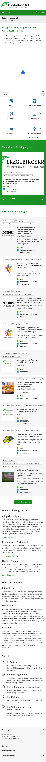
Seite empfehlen (8, 755)
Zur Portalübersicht (9, 556)
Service (5, 746)
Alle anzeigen (33, 122)
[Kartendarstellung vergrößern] (43, 88)
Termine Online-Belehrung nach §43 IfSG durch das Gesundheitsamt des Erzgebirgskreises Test (29, 386)
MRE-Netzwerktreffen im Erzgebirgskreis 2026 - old (27, 410)
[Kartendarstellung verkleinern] (43, 91)
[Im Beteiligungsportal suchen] (37, 12)
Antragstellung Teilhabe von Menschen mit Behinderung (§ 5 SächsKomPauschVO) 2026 (29, 330)
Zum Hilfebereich (8, 575)
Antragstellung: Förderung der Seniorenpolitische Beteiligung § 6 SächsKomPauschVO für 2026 (30, 300)
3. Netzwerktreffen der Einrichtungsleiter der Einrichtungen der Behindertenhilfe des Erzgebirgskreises (21, 181)
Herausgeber (7, 730)
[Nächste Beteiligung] (42, 199)
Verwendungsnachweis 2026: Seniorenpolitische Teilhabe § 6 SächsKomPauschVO (29, 266)
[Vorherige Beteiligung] (3, 199)
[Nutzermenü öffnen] (43, 12)
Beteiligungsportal (10, 18)
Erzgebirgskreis (7, 734)
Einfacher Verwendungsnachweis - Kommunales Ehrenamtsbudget (30, 435)
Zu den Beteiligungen (10, 537)
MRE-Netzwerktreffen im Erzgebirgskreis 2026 (27, 361)
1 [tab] (13, 198)
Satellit (4, 94)
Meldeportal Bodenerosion (27, 470)
